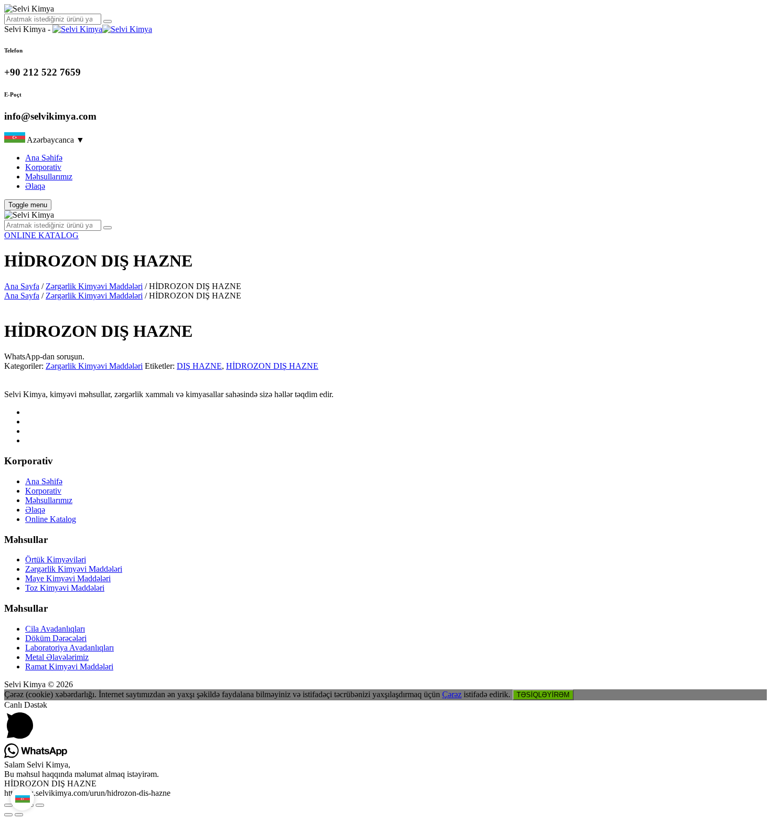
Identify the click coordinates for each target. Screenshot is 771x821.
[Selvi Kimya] (102, 29)
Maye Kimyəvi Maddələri (68, 578)
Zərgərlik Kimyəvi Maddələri (94, 286)
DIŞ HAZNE (199, 365)
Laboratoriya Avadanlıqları (69, 647)
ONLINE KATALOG (41, 235)
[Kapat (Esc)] (40, 805)
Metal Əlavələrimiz (57, 657)
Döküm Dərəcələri (56, 638)
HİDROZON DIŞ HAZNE (272, 365)
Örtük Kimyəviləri (55, 559)
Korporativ (43, 167)
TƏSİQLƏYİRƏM (543, 695)
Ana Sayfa (21, 286)
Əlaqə (35, 186)
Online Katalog (50, 519)
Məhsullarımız (48, 176)
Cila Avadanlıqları (55, 628)
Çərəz (452, 694)
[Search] (107, 21)
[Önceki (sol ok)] (8, 814)
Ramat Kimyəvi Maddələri (69, 666)
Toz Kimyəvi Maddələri (64, 587)
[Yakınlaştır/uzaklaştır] (8, 805)
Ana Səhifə (43, 157)
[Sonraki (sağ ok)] (19, 814)
